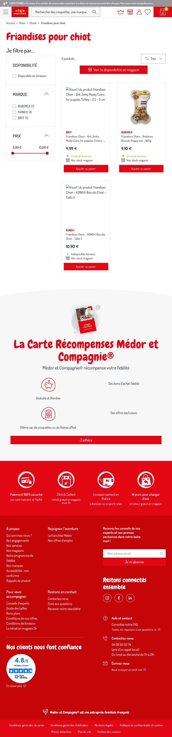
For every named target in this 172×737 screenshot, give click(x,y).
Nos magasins (15, 550)
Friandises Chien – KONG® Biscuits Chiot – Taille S (86, 236)
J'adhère (86, 440)
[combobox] (62, 12)
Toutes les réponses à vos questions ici (134, 629)
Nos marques (14, 565)
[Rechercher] (94, 12)
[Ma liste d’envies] (147, 12)
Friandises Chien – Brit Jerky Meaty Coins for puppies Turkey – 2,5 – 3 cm (85, 141)
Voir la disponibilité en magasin (116, 69)
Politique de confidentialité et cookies (141, 725)
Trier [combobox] (153, 59)
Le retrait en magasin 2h (21, 628)
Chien (22, 23)
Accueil (10, 23)
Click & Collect (66, 494)
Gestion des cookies (109, 731)
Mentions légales (103, 725)
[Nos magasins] (130, 12)
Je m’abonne (134, 562)
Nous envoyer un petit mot (127, 669)
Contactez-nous (58, 599)
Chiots (33, 23)
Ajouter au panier (86, 168)
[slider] (12, 153)
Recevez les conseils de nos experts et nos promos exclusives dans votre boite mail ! (122, 534)
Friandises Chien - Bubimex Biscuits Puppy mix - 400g (137, 138)
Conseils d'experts (17, 603)
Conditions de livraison (20, 623)
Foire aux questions (60, 604)
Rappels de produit (18, 581)
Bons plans (13, 613)
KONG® (25, 112)
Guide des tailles (16, 608)
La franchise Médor (60, 535)
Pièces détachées (61, 731)
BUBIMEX (26, 106)
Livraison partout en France (106, 496)
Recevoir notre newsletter (64, 609)
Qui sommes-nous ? (19, 535)
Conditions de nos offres (21, 618)
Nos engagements (17, 540)
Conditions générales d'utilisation (69, 725)
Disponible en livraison (32, 76)
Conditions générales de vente (26, 725)
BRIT (23, 118)
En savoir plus (14, 686)
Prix (31, 136)
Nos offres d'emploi (60, 540)
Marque (31, 94)
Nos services (14, 545)
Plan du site (84, 731)
